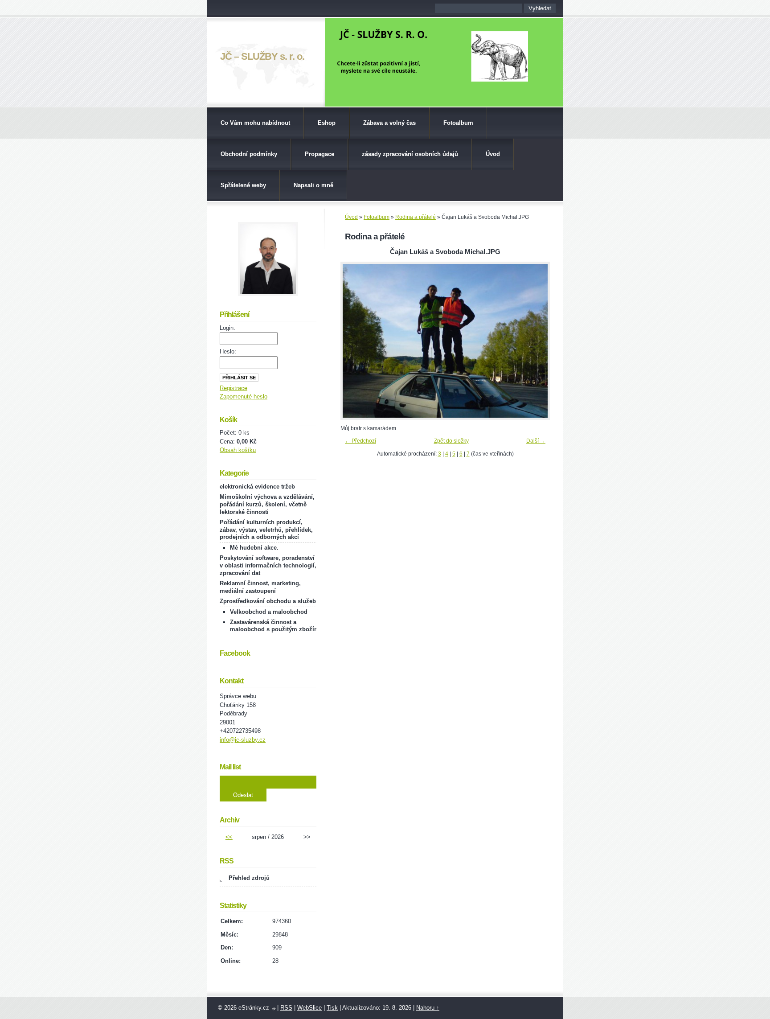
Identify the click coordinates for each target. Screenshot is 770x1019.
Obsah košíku (238, 450)
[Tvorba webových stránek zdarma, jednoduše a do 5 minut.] (274, 1009)
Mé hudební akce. (254, 547)
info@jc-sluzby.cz (243, 739)
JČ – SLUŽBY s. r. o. (262, 56)
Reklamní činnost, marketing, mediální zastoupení (260, 587)
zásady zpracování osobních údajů (410, 154)
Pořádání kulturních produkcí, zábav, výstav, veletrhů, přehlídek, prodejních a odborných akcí (266, 530)
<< (229, 837)
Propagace (319, 154)
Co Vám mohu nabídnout (255, 122)
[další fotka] (535, 341)
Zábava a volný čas (389, 122)
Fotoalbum (458, 122)
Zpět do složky (451, 441)
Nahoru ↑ (427, 1007)
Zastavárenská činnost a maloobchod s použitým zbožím (274, 626)
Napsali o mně (313, 185)
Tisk (332, 1007)
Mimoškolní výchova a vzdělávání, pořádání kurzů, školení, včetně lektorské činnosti (267, 504)
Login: (227, 328)
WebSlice (309, 1007)
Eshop (327, 122)
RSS (286, 1007)
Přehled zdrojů (249, 878)
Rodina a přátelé (415, 217)
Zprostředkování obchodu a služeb (268, 601)
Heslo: (228, 351)
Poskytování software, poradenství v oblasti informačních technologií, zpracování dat (268, 565)
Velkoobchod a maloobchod (268, 611)
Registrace (233, 388)
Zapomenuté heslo (243, 396)
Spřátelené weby (243, 185)
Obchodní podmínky (249, 154)
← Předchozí (360, 441)
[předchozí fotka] (355, 341)
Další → (535, 441)
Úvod (493, 154)
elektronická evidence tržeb (257, 486)
